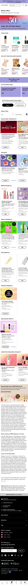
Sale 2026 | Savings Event (18, 487)
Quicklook (3, 39)
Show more (3, 481)
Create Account (20, 105)
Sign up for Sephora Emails (7, 547)
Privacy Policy (3, 570)
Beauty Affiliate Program (14, 486)
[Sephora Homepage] (4, 5)
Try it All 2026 (21, 490)
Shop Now (5, 147)
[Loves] (23, 5)
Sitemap (20, 570)
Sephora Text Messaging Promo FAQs (9, 490)
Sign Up (21, 550)
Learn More (22, 180)
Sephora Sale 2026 (8, 487)
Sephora (13, 488)
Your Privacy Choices (5, 571)
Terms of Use (9, 570)
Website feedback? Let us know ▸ (14, 494)
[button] (9, 202)
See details (13, 180)
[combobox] (15, 5)
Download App (5, 346)
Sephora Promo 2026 (20, 488)
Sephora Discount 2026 (6, 488)
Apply (22, 147)
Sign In (7, 105)
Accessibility (15, 570)
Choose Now (5, 313)
